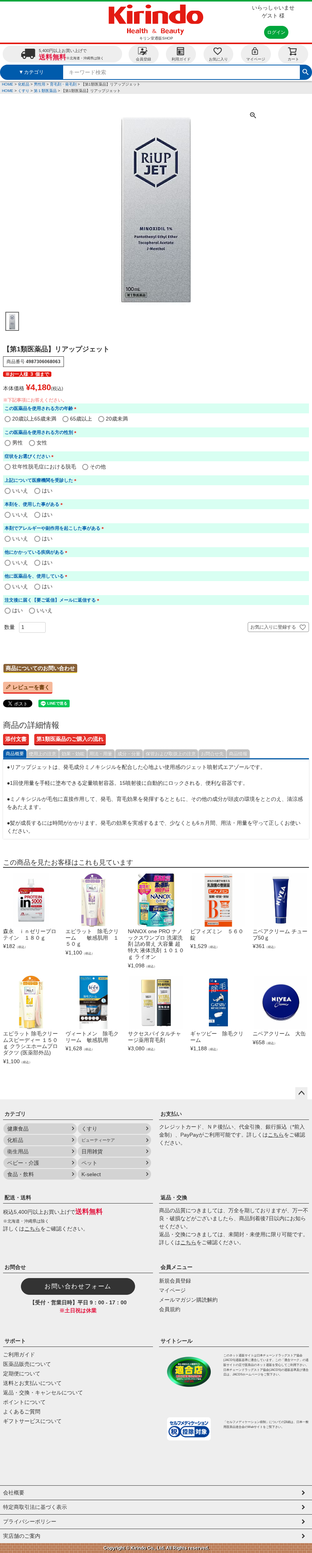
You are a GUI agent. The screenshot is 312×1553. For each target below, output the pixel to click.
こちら (276, 1135)
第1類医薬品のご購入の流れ (70, 739)
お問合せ (15, 1267)
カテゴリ (15, 1114)
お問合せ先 (212, 753)
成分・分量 (129, 753)
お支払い (171, 1114)
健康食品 (18, 1129)
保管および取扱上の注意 (171, 753)
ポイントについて (24, 1402)
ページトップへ (301, 1093)
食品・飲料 (20, 1174)
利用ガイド (181, 59)
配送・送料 (18, 1197)
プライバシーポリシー (29, 1521)
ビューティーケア (98, 1140)
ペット (89, 1163)
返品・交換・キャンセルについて (43, 1392)
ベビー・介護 (23, 1163)
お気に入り (218, 59)
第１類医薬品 (45, 91)
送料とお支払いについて (32, 1383)
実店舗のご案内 (21, 1536)
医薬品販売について (27, 1364)
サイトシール (177, 1341)
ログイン (276, 32)
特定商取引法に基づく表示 (35, 1507)
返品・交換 (174, 1197)
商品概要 (15, 753)
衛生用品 (18, 1151)
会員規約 (169, 1309)
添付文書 (16, 739)
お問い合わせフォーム (78, 1286)
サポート (15, 1341)
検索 (305, 71)
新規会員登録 (175, 1281)
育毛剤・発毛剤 (63, 84)
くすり (23, 91)
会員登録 (143, 59)
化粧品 (23, 84)
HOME (7, 84)
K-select (91, 1174)
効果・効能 (73, 753)
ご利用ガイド (19, 1354)
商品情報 (238, 753)
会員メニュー (177, 1267)
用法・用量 (100, 753)
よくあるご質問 (21, 1411)
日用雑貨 (92, 1151)
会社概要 (13, 1492)
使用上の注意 (42, 753)
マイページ (255, 59)
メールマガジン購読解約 (188, 1300)
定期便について (21, 1373)
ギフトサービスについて (32, 1421)
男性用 (39, 84)
